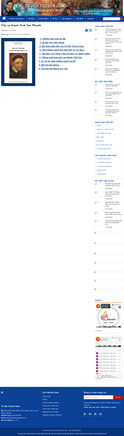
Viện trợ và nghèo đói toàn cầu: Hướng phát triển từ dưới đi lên (113, 94)
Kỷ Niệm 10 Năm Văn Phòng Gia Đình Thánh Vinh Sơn (112, 61)
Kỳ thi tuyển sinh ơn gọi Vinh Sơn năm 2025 (112, 85)
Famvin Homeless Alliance (51, 402)
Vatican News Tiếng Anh (50, 406)
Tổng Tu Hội (47, 396)
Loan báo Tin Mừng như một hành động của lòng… (112, 194)
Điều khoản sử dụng (108, 407)
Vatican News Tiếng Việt (50, 409)
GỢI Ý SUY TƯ (14, 34)
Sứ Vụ (55, 19)
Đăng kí (117, 397)
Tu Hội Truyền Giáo (99, 332)
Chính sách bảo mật (91, 407)
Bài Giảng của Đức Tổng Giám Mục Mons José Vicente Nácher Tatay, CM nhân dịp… (113, 41)
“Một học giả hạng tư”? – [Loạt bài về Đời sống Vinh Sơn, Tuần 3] (112, 111)
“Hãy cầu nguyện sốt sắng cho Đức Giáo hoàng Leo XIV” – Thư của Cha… (113, 31)
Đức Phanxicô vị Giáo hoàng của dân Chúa (112, 102)
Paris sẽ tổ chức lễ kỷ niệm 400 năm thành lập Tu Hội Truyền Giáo (113, 51)
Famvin (45, 399)
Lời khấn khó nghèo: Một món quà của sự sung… (112, 204)
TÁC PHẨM (25, 34)
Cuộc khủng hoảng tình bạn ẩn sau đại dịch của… (113, 222)
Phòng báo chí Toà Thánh (50, 412)
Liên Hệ (90, 19)
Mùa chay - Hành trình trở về (111, 380)
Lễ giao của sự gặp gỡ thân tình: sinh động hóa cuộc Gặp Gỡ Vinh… (112, 70)
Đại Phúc (80, 19)
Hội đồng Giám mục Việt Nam (52, 415)
